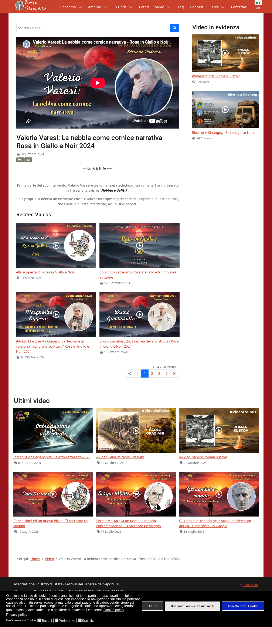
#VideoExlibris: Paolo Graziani (120, 457)
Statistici (88, 621)
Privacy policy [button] (16, 615)
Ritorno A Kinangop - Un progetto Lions (223, 132)
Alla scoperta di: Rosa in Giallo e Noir (45, 272)
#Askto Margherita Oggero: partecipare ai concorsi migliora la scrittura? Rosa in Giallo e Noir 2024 (52, 346)
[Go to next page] (166, 373)
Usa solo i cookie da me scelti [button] (192, 606)
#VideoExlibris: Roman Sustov (215, 76)
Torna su (250, 585)
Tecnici (46, 621)
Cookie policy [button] (113, 610)
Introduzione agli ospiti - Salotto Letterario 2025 (51, 457)
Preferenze (67, 621)
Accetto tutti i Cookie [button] (243, 606)
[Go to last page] (174, 373)
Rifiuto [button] (152, 606)
